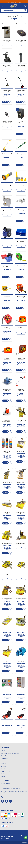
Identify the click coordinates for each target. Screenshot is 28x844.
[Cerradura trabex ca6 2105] (10, 609)
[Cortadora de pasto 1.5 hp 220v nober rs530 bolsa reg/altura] (10, 733)
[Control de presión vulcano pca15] (10, 401)
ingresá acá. (23, 835)
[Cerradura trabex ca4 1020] (10, 671)
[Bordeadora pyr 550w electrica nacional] (10, 102)
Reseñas (3, 776)
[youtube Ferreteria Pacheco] (10, 801)
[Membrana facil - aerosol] (10, 462)
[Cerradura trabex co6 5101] (24, 640)
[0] (25, 6)
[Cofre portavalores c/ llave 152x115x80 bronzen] (10, 277)
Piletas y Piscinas (5, 755)
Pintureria (3, 761)
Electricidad (4, 766)
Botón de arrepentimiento (7, 836)
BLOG (2, 774)
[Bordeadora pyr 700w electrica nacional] (24, 102)
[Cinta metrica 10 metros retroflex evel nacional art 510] (10, 339)
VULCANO (8, 16)
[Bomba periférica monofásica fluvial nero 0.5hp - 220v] (24, 671)
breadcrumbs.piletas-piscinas (17, 15)
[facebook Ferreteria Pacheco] (6, 801)
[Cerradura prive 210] (24, 492)
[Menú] (2, 6)
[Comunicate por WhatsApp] (25, 837)
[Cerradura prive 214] (10, 492)
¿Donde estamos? (5, 771)
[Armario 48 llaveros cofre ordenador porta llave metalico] (10, 702)
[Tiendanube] (5, 838)
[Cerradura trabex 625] (10, 553)
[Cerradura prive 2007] (10, 523)
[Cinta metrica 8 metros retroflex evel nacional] (24, 308)
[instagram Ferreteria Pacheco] (2, 801)
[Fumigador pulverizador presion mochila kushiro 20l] (10, 431)
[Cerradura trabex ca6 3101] (10, 640)
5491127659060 (6, 783)
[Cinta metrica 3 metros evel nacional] (24, 277)
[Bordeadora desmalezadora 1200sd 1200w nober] (24, 401)
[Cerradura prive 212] (24, 461)
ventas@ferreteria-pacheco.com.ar (11, 788)
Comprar (5, 462)
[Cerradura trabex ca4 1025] (24, 523)
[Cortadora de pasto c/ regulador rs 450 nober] (24, 733)
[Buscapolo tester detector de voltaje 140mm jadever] (24, 165)
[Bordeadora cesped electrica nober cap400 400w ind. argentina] (10, 165)
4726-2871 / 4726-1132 (8, 786)
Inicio (3, 15)
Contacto (3, 768)
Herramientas (4, 758)
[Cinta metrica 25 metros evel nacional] (24, 370)
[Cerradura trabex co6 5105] (24, 609)
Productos (3, 750)
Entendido (24, 842)
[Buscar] (25, 10)
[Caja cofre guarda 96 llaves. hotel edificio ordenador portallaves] (24, 702)
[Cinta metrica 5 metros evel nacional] (10, 308)
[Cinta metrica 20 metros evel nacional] (10, 370)
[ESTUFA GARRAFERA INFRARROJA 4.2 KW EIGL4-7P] (24, 134)
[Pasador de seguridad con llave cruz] (24, 221)
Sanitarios (3, 763)
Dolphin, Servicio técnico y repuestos (9, 753)
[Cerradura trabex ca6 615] (24, 431)
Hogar (7, 15)
